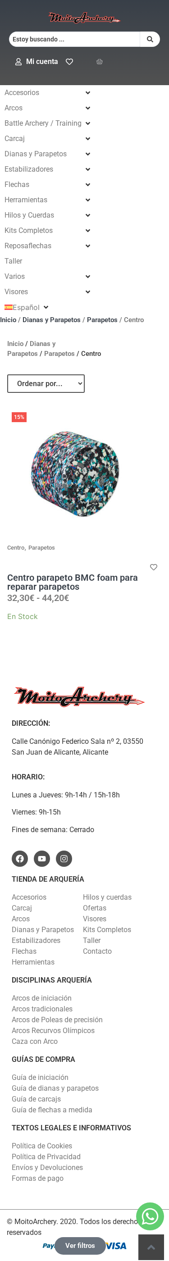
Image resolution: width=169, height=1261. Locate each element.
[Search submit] (150, 39)
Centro (15, 547)
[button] (48, 92)
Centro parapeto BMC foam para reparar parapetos (72, 582)
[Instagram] (64, 859)
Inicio (8, 320)
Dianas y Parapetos (52, 320)
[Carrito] (99, 61)
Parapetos (102, 320)
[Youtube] (42, 859)
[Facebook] (20, 859)
